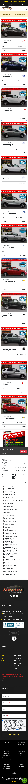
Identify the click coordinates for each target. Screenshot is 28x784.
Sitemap (6, 747)
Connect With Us (14, 734)
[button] (14, 530)
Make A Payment (6, 768)
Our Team (21, 764)
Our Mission (21, 762)
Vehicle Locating (6, 755)
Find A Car (7, 742)
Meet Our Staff (6, 753)
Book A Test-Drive (21, 747)
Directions (14, 4)
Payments (23, 4)
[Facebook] (11, 596)
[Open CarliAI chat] (24, 780)
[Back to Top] (24, 775)
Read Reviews (6, 762)
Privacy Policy (16, 729)
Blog (6, 744)
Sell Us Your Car (21, 744)
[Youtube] (16, 596)
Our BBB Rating (6, 766)
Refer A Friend (21, 749)
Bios (6, 749)
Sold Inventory (6, 751)
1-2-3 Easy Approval (7, 759)
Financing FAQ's (21, 742)
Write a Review (6, 764)
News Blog (21, 766)
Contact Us (21, 759)
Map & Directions (21, 751)
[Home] (6, 8)
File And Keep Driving (6, 757)
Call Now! (6, 4)
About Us (21, 755)
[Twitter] (14, 596)
